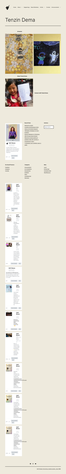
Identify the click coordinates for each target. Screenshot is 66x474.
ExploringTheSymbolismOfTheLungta (20, 380)
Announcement (55, 7)
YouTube (7, 170)
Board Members (35, 7)
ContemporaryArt (17, 382)
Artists (41, 7)
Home (14, 7)
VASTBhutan (16, 381)
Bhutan (15, 383)
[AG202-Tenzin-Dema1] (47, 54)
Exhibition (27, 172)
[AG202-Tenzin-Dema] (19, 93)
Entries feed (46, 169)
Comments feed (47, 170)
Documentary (28, 170)
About (19, 7)
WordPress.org (47, 172)
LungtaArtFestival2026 (18, 378)
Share (13, 210)
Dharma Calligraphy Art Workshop (32, 134)
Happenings (27, 7)
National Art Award (29, 125)
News (26, 174)
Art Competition (28, 169)
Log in (45, 167)
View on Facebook (14, 155)
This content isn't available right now (12, 272)
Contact (48, 7)
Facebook (7, 167)
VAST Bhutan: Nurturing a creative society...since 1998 (49, 468)
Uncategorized (28, 176)
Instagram (7, 169)
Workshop (27, 178)
